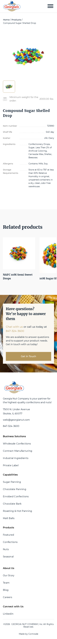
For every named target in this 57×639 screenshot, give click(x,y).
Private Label (11, 465)
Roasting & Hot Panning (17, 511)
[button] (50, 6)
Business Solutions (14, 436)
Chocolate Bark (12, 503)
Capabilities (10, 474)
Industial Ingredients (15, 458)
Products (16, 19)
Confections (10, 542)
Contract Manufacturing (17, 451)
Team (6, 582)
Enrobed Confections (16, 496)
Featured (8, 534)
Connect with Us (13, 606)
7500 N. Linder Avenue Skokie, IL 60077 (16, 411)
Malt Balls (8, 518)
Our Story (8, 575)
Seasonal (8, 556)
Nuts (6, 549)
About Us (8, 568)
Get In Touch (28, 356)
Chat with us (14, 326)
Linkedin (8, 613)
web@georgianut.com (16, 419)
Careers (7, 597)
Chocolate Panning (14, 489)
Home (6, 19)
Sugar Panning (12, 482)
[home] (11, 6)
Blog (5, 590)
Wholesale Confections (17, 443)
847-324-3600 (15, 331)
